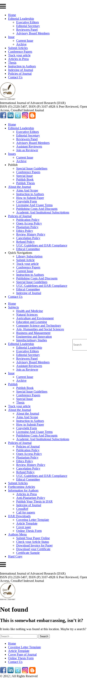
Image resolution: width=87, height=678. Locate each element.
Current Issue (24, 40)
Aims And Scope (27, 190)
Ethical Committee (28, 249)
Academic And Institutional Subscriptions (42, 212)
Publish (13, 384)
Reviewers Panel (27, 29)
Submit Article (25, 260)
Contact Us (15, 77)
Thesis (12, 62)
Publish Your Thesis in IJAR (34, 501)
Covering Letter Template (32, 519)
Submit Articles (18, 48)
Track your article (19, 55)
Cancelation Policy (28, 238)
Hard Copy (15, 556)
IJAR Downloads (19, 516)
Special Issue (24, 175)
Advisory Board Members (33, 33)
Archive (21, 44)
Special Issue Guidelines (31, 168)
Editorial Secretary (28, 26)
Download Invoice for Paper (34, 545)
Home (12, 15)
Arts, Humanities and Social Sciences (40, 329)
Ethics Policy (24, 230)
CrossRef (22, 508)
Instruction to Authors (22, 66)
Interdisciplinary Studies (31, 340)
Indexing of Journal (20, 70)
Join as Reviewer (27, 150)
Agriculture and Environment (35, 318)
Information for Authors (23, 490)
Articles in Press (18, 59)
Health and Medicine (29, 311)
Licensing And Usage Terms (34, 205)
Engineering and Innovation (34, 336)
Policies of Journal (20, 73)
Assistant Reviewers (29, 146)
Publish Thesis (25, 183)
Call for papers (25, 512)
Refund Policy (25, 241)
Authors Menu (17, 534)
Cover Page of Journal (22, 654)
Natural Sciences (27, 314)
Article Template (26, 523)
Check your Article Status (32, 541)
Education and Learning (31, 322)
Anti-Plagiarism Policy (30, 497)
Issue (11, 37)
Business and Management (33, 333)
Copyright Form (26, 201)
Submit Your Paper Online (33, 538)
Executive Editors (27, 22)
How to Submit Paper (30, 197)
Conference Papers (20, 51)
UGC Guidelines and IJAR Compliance (41, 245)
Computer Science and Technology (38, 325)
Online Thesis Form (29, 530)
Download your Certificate (33, 549)
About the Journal (19, 186)
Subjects (13, 307)
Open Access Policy (29, 223)
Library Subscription (29, 256)
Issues (12, 154)
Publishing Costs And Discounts (36, 208)
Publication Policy (27, 219)
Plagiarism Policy (27, 227)
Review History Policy (30, 234)
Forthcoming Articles (21, 487)
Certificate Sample (28, 552)
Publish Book (25, 179)
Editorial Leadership (21, 18)
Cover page (23, 527)
